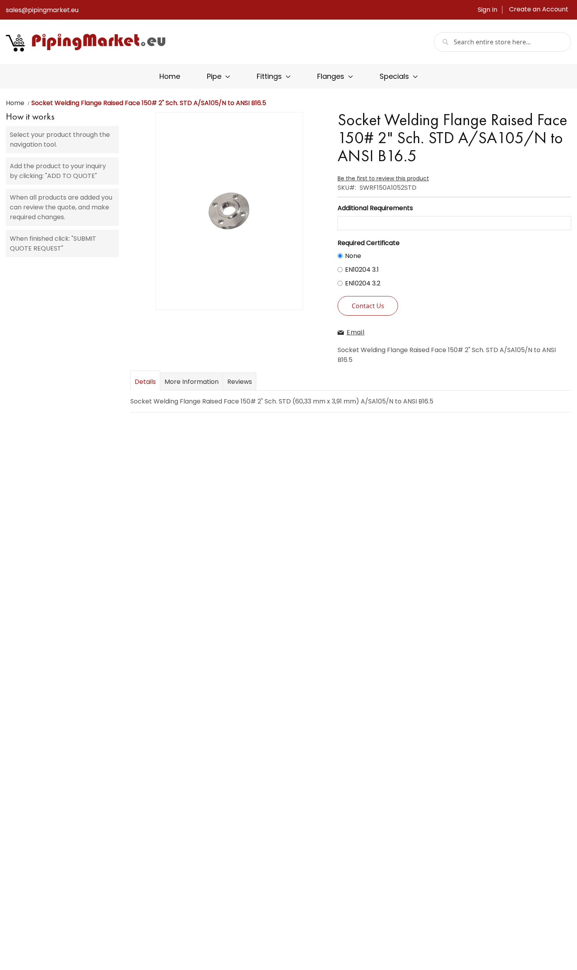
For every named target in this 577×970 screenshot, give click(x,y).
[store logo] (86, 41)
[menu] (288, 76)
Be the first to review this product (383, 178)
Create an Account (538, 9)
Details (145, 381)
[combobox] (502, 42)
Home (15, 102)
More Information (191, 381)
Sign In (487, 9)
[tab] (145, 381)
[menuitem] (169, 76)
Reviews (239, 381)
